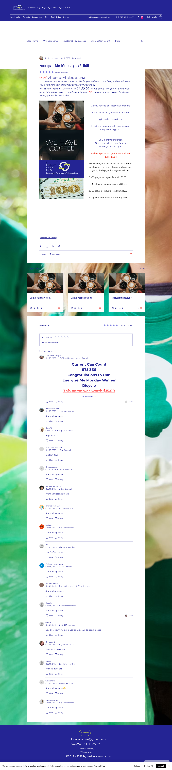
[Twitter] (142, 17)
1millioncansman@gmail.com (99, 17)
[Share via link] (59, 246)
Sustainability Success (74, 41)
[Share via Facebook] (40, 246)
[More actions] (131, 58)
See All (142, 268)
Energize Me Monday (48, 238)
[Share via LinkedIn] (53, 246)
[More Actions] (131, 357)
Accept (161, 766)
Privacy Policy (99, 766)
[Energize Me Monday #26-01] (127, 283)
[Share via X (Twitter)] (47, 246)
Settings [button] (137, 766)
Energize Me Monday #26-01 (122, 297)
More (117, 41)
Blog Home (32, 41)
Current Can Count (100, 41)
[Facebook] (138, 17)
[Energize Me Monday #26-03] (45, 283)
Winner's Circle (50, 41)
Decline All (148, 766)
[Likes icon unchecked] (47, 401)
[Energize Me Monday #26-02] (86, 283)
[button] (160, 17)
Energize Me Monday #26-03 (40, 297)
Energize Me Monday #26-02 (81, 297)
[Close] (168, 766)
